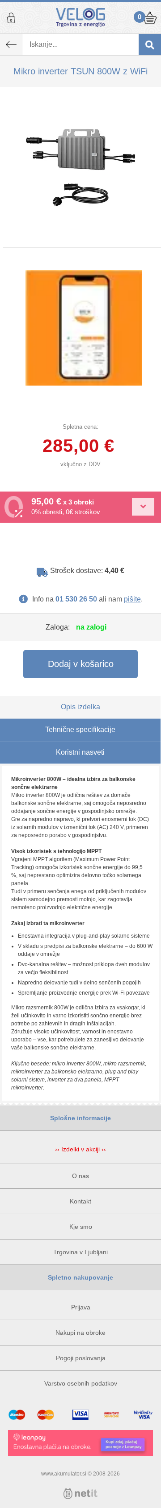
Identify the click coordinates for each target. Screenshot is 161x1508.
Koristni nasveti (80, 752)
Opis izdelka (80, 707)
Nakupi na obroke (80, 1332)
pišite (132, 599)
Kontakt (80, 1201)
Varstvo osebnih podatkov (80, 1383)
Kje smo (80, 1226)
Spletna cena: (80, 426)
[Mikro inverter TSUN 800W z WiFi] (80, 167)
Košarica (150, 17)
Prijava (11, 17)
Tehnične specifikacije (80, 729)
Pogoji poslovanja (81, 1358)
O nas (80, 1175)
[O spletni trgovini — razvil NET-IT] (80, 1493)
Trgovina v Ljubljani (80, 1252)
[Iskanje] (150, 44)
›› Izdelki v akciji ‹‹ (80, 1149)
